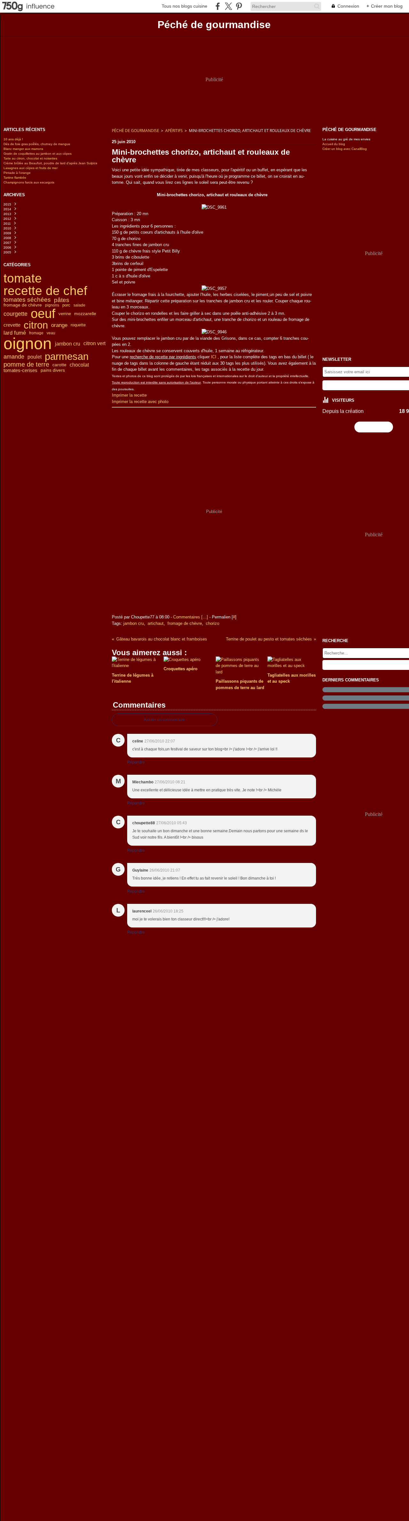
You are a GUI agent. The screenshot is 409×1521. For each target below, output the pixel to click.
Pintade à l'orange (17, 173)
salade (79, 305)
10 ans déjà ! (13, 139)
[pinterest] (239, 6)
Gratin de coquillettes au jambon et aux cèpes (38, 153)
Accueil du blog (333, 144)
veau (51, 333)
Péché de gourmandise (135, 130)
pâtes (61, 300)
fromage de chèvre (23, 305)
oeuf (43, 313)
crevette (12, 325)
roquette (78, 325)
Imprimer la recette (129, 395)
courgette (15, 314)
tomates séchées (27, 300)
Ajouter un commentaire (164, 720)
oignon (28, 344)
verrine (64, 314)
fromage (36, 333)
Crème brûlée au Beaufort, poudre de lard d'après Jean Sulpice (50, 163)
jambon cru (67, 343)
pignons (52, 305)
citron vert (94, 343)
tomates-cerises (20, 370)
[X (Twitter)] (228, 6)
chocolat (79, 364)
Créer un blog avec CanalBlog (344, 149)
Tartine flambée (15, 177)
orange (59, 325)
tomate (23, 278)
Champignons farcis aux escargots (29, 182)
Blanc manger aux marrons (23, 149)
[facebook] (218, 6)
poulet (34, 356)
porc (66, 305)
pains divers (53, 370)
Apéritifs (174, 130)
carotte (59, 364)
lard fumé (15, 333)
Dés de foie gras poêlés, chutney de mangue (37, 144)
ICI (213, 356)
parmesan (67, 356)
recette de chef (45, 290)
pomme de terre (26, 364)
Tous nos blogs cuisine (184, 6)
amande (14, 357)
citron (36, 325)
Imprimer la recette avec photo (140, 401)
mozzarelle (85, 314)
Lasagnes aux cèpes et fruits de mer (31, 168)
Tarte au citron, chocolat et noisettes (30, 158)
